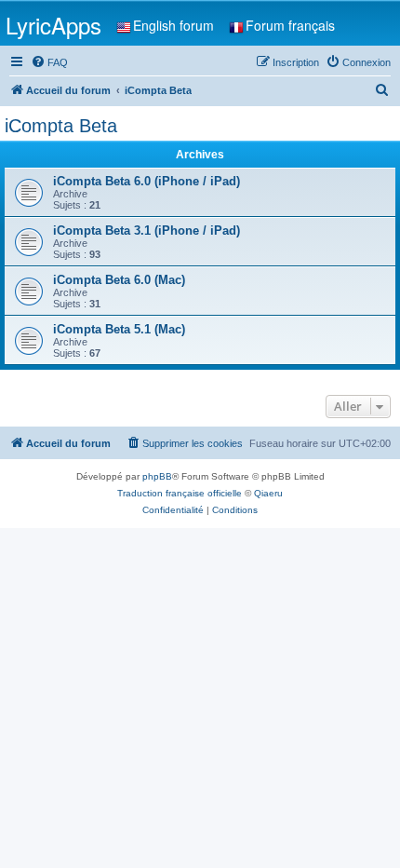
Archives (200, 154)
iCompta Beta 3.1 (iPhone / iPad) (146, 230)
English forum (173, 25)
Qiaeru (268, 493)
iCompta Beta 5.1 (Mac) (119, 329)
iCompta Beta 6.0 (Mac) (119, 280)
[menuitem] (49, 62)
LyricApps (53, 24)
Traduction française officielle (179, 493)
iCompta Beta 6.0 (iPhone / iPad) (146, 181)
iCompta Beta (61, 125)
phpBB (157, 476)
